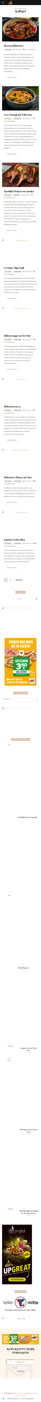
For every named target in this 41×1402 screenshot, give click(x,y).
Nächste (19, 580)
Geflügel (8, 49)
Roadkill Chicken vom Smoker (19, 191)
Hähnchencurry (12, 406)
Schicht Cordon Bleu (14, 539)
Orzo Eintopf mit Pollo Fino (18, 114)
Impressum (32, 1393)
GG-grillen (20, 1393)
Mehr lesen (11, 77)
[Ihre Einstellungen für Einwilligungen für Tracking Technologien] (3, 1398)
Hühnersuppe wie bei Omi (17, 335)
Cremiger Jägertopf (14, 267)
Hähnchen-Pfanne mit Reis (18, 477)
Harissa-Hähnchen (13, 45)
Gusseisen (17, 118)
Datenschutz (20, 1396)
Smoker (16, 195)
